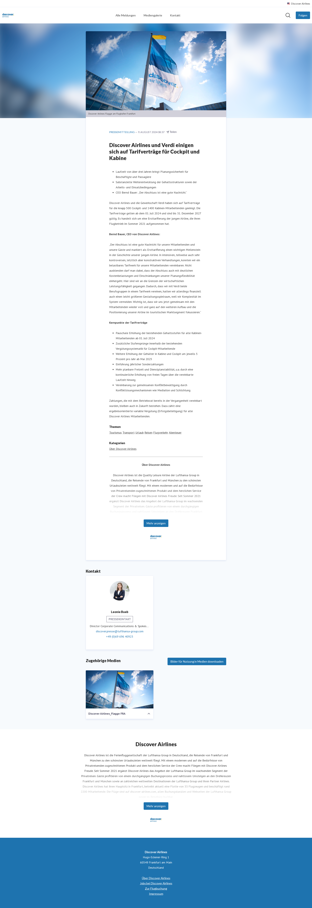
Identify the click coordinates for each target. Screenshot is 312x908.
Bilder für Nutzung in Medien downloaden (196, 661)
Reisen (148, 432)
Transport (129, 432)
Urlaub (139, 432)
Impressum (156, 893)
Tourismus (115, 432)
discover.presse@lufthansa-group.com (119, 631)
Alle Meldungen (126, 15)
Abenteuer (175, 432)
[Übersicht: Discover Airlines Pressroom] (8, 15)
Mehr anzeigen (156, 523)
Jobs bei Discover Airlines (156, 883)
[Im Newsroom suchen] (288, 15)
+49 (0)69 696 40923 (119, 636)
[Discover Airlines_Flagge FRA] (119, 689)
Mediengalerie (152, 15)
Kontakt (175, 15)
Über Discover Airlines (122, 449)
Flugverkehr (160, 432)
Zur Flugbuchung (156, 888)
